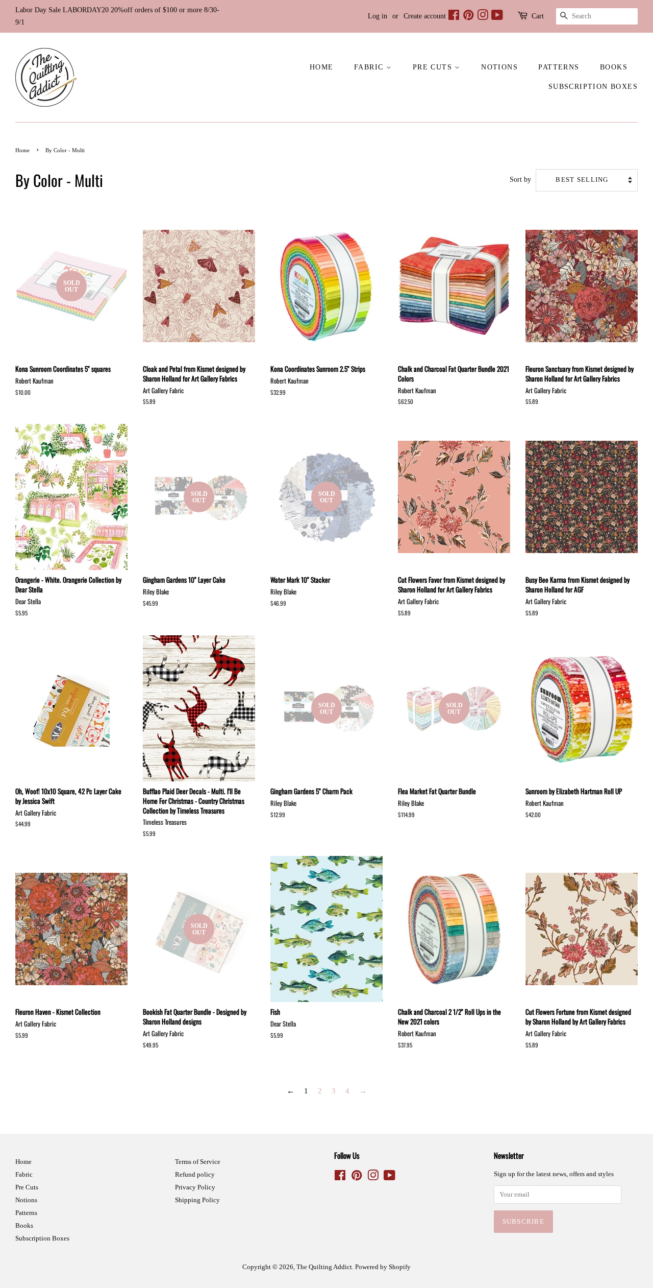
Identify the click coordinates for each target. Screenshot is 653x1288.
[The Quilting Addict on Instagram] (482, 17)
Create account (425, 16)
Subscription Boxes (593, 86)
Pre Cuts (434, 67)
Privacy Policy (195, 1187)
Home (322, 67)
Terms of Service (197, 1161)
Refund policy (195, 1174)
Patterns (558, 67)
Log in (377, 16)
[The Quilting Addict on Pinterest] (468, 17)
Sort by (520, 179)
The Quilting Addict (324, 1267)
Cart (538, 16)
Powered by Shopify (383, 1267)
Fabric (370, 67)
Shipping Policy (197, 1200)
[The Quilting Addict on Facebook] (454, 17)
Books (613, 67)
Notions (499, 67)
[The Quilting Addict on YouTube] (497, 17)
